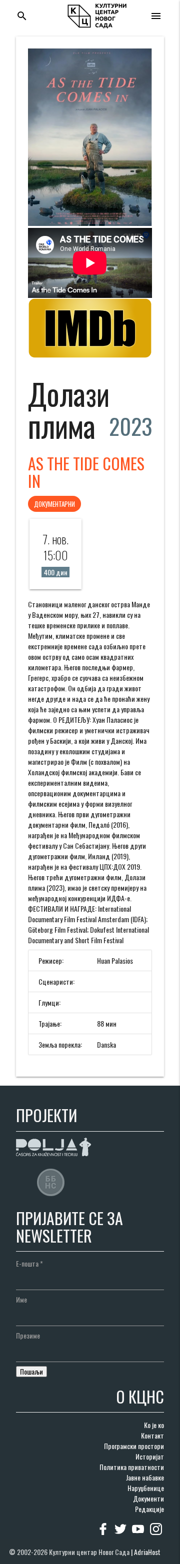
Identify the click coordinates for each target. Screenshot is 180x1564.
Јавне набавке (145, 1477)
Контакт (152, 1435)
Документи (148, 1498)
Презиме (28, 1335)
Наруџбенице (146, 1488)
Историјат (150, 1456)
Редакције (149, 1509)
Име (21, 1299)
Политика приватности (132, 1467)
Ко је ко (154, 1425)
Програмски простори (134, 1446)
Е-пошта (29, 1263)
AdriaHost (147, 1552)
